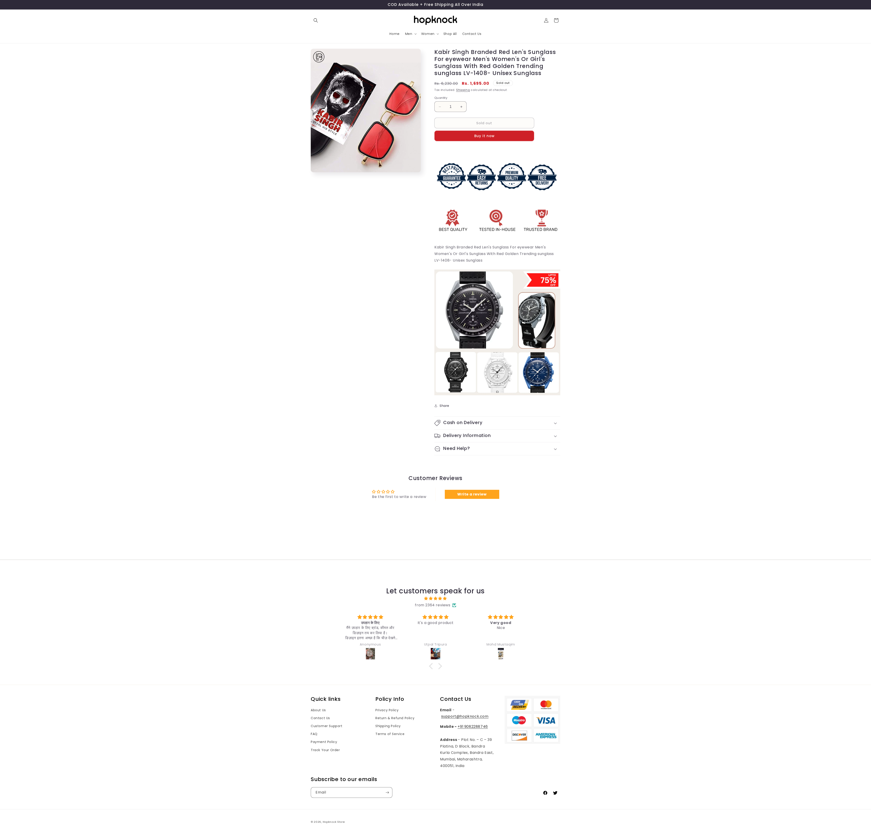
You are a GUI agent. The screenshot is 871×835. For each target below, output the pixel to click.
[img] (435, 598)
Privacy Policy (387, 710)
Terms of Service (390, 734)
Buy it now (484, 136)
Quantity (440, 98)
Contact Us (320, 718)
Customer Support (327, 726)
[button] (316, 20)
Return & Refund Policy (394, 718)
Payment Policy (324, 742)
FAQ (314, 734)
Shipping (463, 90)
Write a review (472, 494)
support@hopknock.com (465, 716)
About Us (318, 710)
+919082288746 (473, 726)
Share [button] (444, 405)
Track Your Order (325, 750)
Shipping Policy (388, 726)
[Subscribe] (387, 792)
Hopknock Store (334, 822)
